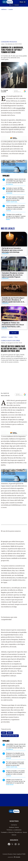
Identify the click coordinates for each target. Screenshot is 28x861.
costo (3, 733)
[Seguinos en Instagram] (15, 844)
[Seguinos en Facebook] (9, 844)
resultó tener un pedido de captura (13, 127)
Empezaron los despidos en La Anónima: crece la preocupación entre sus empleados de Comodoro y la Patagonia (15, 755)
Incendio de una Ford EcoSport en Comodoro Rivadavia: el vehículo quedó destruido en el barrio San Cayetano (13, 301)
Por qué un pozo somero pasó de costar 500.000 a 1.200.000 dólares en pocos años (15, 198)
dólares (10, 733)
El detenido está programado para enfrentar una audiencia (12, 148)
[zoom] (14, 75)
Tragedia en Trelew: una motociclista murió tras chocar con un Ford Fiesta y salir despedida (13, 326)
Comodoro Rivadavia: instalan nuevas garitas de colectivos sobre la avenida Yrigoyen (13, 275)
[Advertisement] (14, 25)
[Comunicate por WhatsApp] (18, 844)
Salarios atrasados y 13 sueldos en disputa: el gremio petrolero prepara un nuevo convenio (15, 207)
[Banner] (14, 139)
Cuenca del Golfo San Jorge (10, 735)
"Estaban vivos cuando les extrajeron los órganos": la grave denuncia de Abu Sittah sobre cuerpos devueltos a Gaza (16, 217)
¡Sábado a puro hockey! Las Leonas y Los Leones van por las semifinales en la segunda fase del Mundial (15, 782)
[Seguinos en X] (12, 844)
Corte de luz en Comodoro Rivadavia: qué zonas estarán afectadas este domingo (12, 250)
